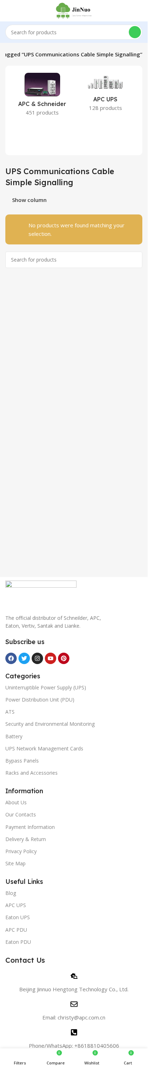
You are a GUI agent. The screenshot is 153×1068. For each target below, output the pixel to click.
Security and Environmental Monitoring (50, 723)
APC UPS (15, 905)
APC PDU (16, 929)
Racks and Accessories (31, 772)
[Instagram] (37, 658)
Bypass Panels (22, 760)
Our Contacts (20, 814)
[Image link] (40, 593)
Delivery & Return (25, 839)
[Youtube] (50, 658)
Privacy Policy (21, 851)
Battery (13, 736)
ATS (10, 711)
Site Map (15, 863)
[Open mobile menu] (8, 11)
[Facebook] (11, 658)
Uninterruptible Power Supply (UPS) (45, 687)
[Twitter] (24, 658)
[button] (9, 110)
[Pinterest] (63, 658)
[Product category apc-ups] (106, 94)
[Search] (135, 32)
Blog (10, 893)
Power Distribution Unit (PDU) (39, 699)
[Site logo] (74, 10)
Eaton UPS (17, 917)
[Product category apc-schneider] (42, 96)
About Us (16, 802)
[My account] (139, 11)
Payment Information (30, 827)
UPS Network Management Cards (44, 748)
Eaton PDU (18, 941)
